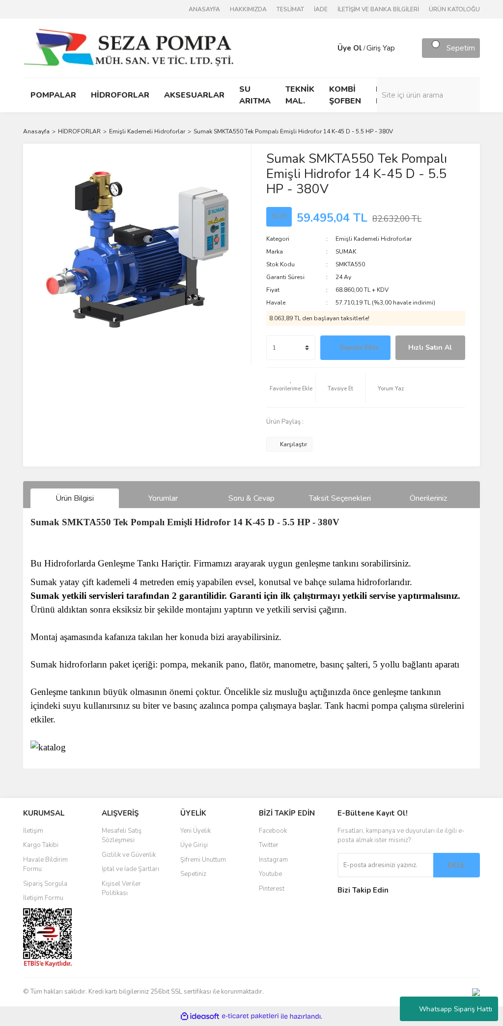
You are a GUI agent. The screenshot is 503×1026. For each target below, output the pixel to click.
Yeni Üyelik (195, 830)
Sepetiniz (193, 874)
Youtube (270, 874)
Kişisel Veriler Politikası (121, 888)
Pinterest (271, 888)
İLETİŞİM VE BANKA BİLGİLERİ (378, 9)
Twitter (269, 845)
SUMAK (345, 252)
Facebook (273, 830)
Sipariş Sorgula (45, 883)
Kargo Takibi (40, 845)
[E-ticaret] (250, 1016)
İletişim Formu (43, 898)
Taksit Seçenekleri (340, 498)
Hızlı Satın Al (430, 347)
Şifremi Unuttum (203, 859)
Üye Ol (349, 48)
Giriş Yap (380, 48)
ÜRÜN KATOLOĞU (454, 9)
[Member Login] (328, 48)
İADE (321, 9)
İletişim (33, 830)
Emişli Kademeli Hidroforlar (373, 239)
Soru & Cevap (251, 498)
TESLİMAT (290, 9)
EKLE (456, 865)
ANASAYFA (204, 9)
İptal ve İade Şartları (130, 869)
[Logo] (128, 47)
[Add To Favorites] (290, 387)
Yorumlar (163, 498)
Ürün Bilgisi (75, 498)
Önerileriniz (428, 498)
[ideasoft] (200, 1016)
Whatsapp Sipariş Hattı (455, 1009)
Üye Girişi (194, 845)
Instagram (273, 859)
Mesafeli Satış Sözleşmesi (121, 835)
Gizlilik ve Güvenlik (129, 854)
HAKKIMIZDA (248, 9)
